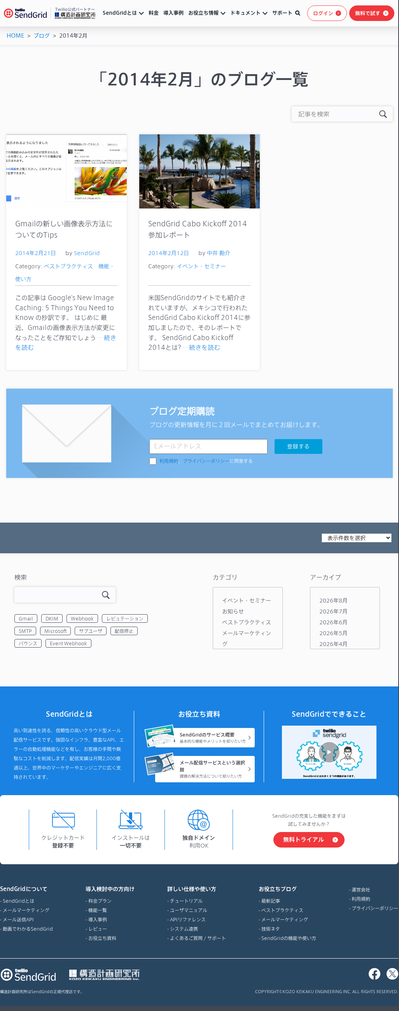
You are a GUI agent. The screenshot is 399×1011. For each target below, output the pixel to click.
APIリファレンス (188, 919)
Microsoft (55, 631)
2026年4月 (333, 644)
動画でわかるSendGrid (28, 929)
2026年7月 (333, 611)
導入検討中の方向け (110, 889)
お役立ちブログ (278, 889)
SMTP (25, 631)
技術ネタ (270, 929)
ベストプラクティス (68, 266)
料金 (154, 12)
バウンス (28, 643)
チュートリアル (186, 901)
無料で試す (367, 13)
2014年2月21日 (35, 253)
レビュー (97, 929)
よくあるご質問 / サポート (198, 938)
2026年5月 (333, 633)
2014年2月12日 (168, 253)
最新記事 (270, 901)
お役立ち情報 (203, 12)
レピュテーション (125, 618)
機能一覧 (97, 910)
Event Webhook (68, 643)
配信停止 (124, 631)
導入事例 (173, 12)
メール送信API (18, 919)
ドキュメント (245, 12)
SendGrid (87, 253)
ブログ (41, 35)
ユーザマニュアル (188, 910)
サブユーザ (90, 631)
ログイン (323, 13)
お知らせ (233, 611)
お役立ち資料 (102, 938)
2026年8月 (333, 600)
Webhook (82, 618)
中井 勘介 (218, 253)
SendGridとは (120, 12)
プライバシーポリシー (206, 461)
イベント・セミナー (201, 266)
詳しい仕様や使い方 (191, 889)
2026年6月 (333, 622)
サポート (282, 12)
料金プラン (100, 901)
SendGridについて (23, 889)
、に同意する (206, 461)
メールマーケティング (26, 910)
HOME (15, 35)
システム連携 (184, 929)
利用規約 (168, 461)
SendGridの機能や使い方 (288, 938)
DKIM (52, 618)
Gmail (26, 618)
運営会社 (361, 889)
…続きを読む (201, 347)
